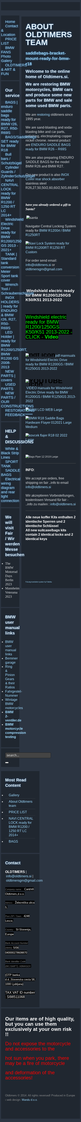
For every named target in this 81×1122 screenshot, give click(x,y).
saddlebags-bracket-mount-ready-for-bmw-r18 (48, 58)
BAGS (13, 841)
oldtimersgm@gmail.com (44, 269)
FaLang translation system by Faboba (39, 582)
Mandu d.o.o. (30, 1099)
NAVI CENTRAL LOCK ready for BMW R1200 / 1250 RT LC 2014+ (21, 827)
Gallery (14, 795)
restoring (43, 114)
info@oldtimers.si (38, 265)
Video (51, 337)
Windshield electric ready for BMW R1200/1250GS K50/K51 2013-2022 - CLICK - (49, 327)
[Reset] (7, 762)
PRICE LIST (18, 812)
